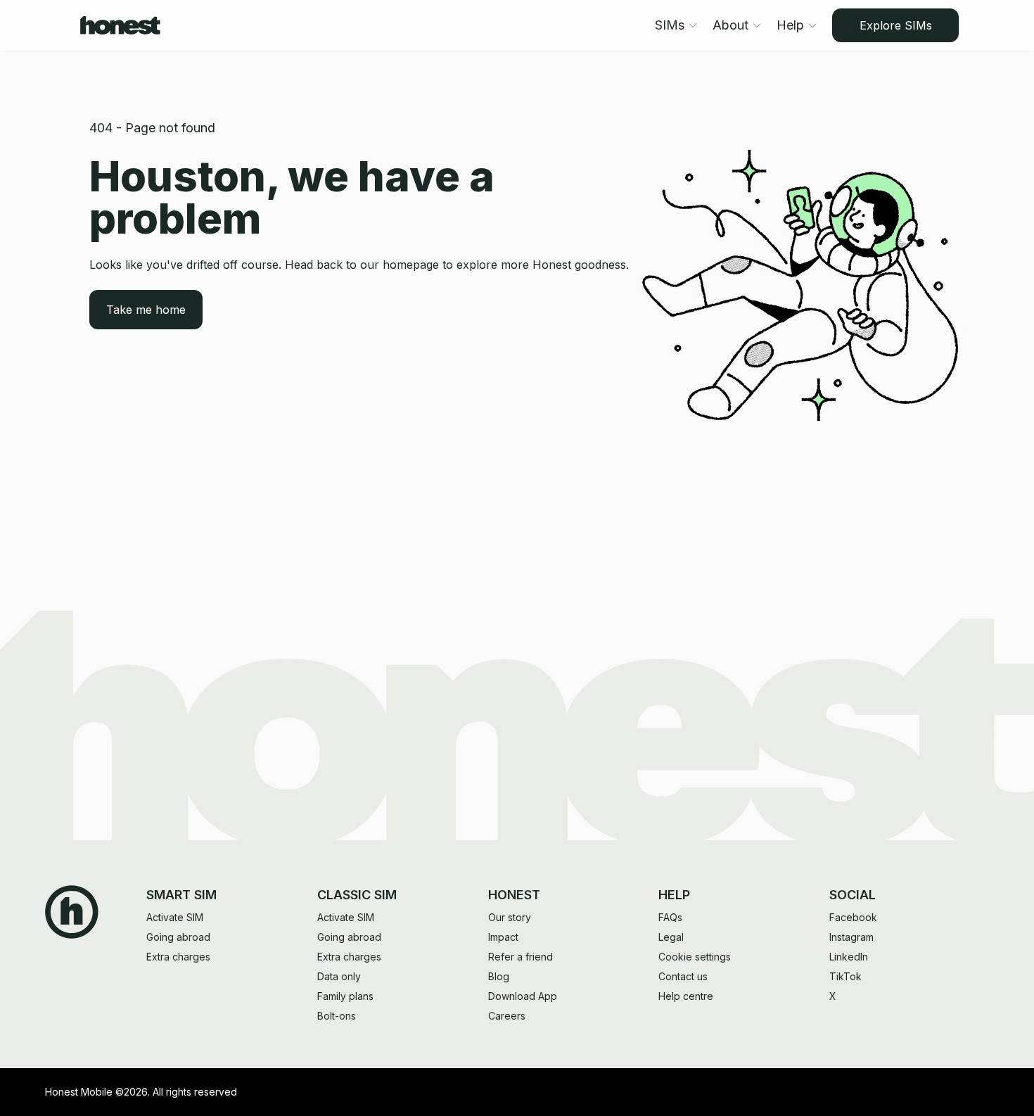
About (730, 25)
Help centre (685, 996)
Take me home (146, 310)
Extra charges (178, 957)
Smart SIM (181, 894)
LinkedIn (848, 957)
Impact (503, 937)
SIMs (669, 25)
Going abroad (178, 937)
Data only (339, 976)
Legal (671, 937)
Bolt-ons (336, 1016)
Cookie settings (694, 957)
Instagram (851, 937)
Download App (522, 996)
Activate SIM (174, 917)
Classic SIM (357, 894)
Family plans (345, 996)
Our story (509, 917)
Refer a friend (520, 957)
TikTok (845, 976)
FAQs (670, 917)
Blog (498, 976)
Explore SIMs (896, 25)
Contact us (683, 976)
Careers (506, 1016)
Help (790, 25)
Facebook (853, 917)
